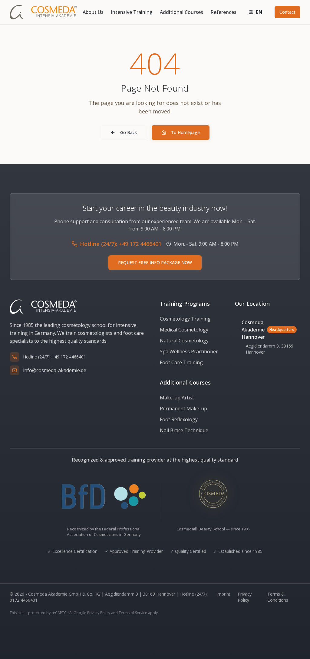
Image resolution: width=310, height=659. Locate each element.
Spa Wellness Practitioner (189, 351)
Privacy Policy (245, 597)
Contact (287, 12)
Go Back (128, 132)
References (223, 12)
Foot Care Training (181, 362)
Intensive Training (132, 12)
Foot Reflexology (179, 419)
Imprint (223, 594)
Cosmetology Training (185, 318)
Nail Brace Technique (184, 430)
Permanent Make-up (183, 408)
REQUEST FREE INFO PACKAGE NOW (155, 262)
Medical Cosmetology (184, 329)
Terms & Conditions (277, 597)
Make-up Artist (177, 397)
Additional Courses (181, 12)
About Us (93, 12)
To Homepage (185, 132)
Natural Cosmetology (184, 340)
